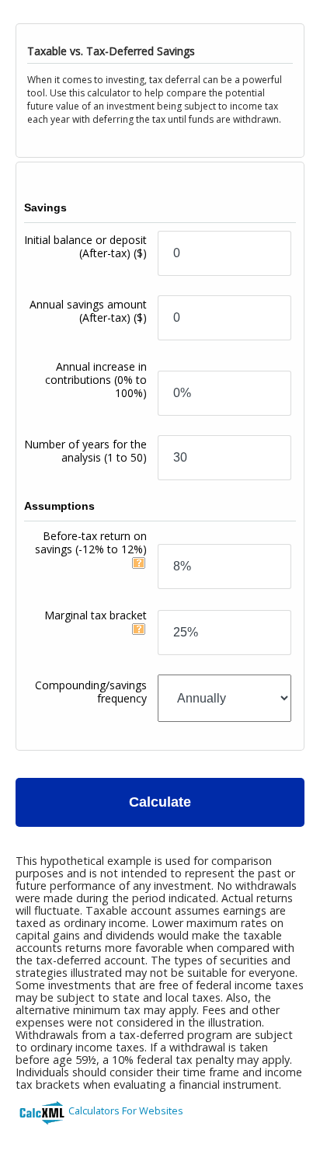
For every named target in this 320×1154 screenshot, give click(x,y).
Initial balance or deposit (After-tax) (85, 246)
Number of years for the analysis (85, 451)
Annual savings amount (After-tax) (88, 311)
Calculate (160, 802)
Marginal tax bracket (95, 615)
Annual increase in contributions (96, 379)
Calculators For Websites (125, 1110)
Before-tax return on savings (91, 542)
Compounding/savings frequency (91, 692)
